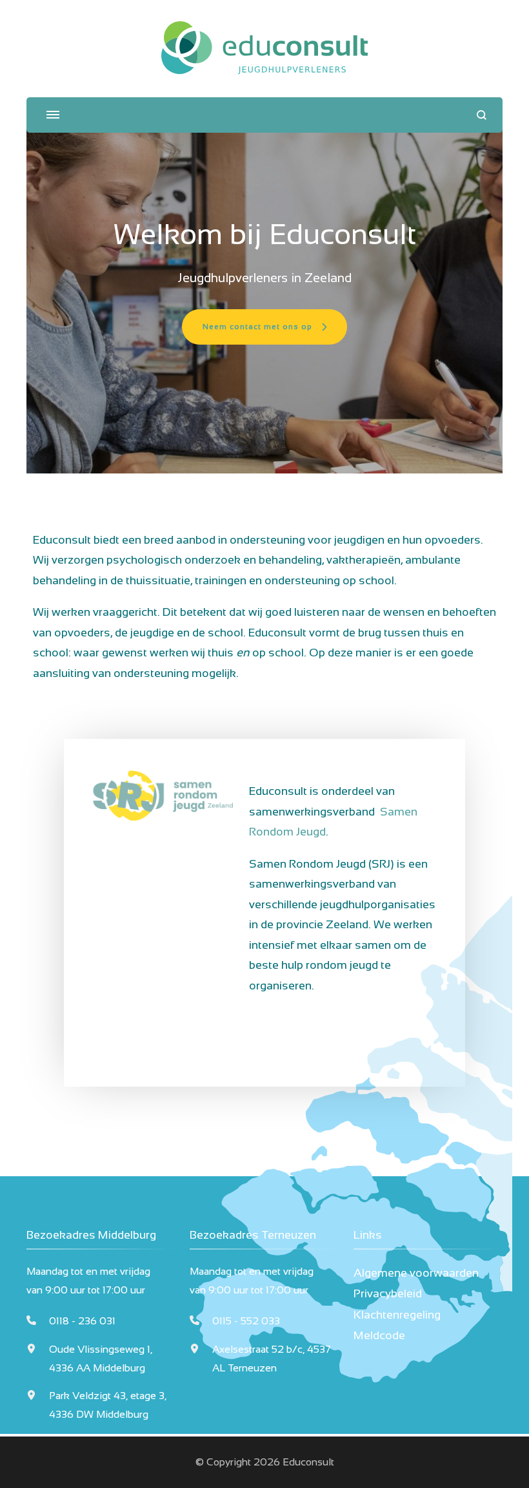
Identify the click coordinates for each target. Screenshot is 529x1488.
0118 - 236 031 (82, 1320)
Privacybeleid (388, 1293)
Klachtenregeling (397, 1314)
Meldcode (379, 1335)
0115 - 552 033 (246, 1320)
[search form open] (481, 114)
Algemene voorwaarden (416, 1272)
